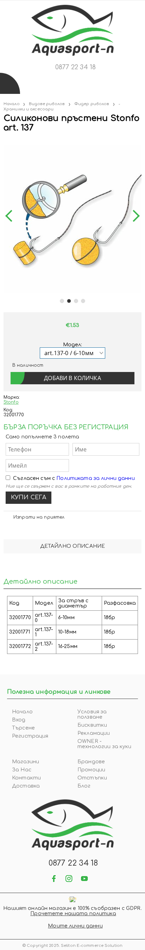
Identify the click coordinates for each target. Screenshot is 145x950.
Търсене (23, 728)
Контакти (26, 778)
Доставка (26, 786)
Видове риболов (47, 104)
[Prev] (11, 216)
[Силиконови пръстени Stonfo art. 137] (4, 142)
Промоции (91, 769)
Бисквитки (92, 725)
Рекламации (93, 733)
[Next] (134, 216)
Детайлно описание (72, 546)
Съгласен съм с (74, 478)
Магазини (25, 761)
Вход (19, 720)
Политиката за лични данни (95, 478)
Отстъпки (92, 778)
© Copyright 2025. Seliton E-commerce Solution (72, 945)
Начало (12, 104)
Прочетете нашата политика (73, 913)
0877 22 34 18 (75, 67)
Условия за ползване (92, 714)
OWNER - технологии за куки (104, 744)
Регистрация (30, 736)
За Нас (21, 769)
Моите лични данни (75, 926)
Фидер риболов (91, 104)
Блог (84, 786)
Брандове (91, 761)
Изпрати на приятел (38, 517)
